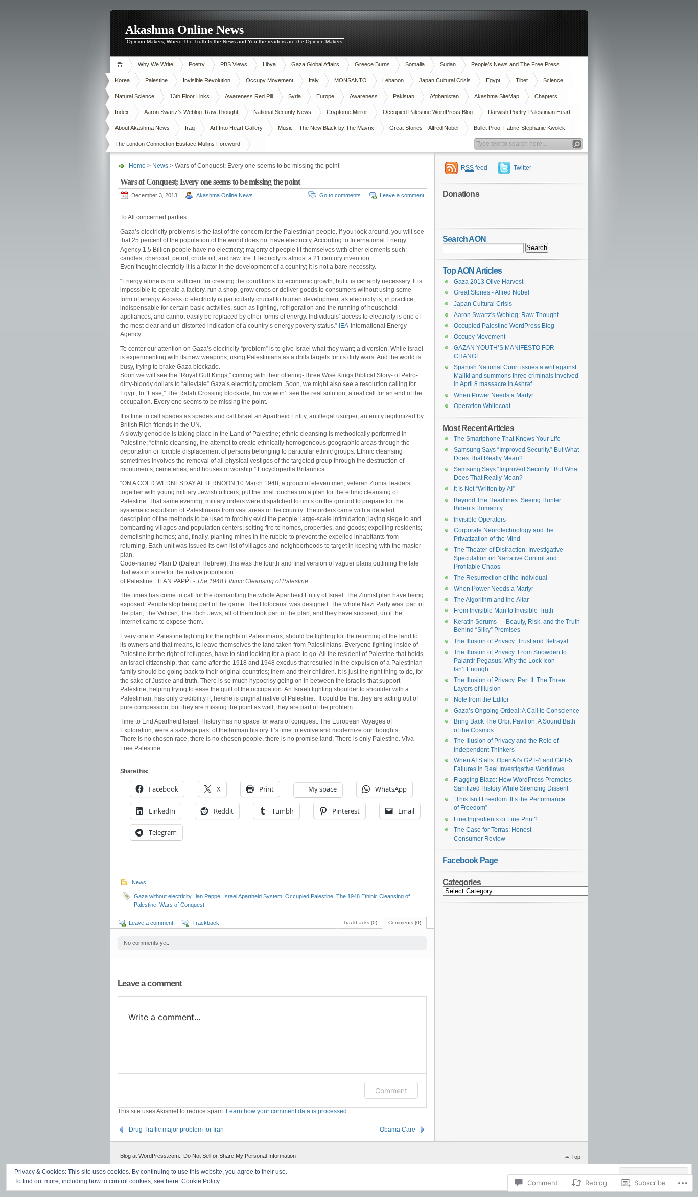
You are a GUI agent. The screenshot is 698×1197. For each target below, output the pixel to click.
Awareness (364, 96)
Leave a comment (402, 195)
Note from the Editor (481, 699)
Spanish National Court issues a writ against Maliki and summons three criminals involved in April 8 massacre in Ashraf (516, 376)
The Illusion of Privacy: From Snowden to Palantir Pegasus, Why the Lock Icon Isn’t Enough (510, 661)
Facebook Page (470, 860)
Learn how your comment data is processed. (287, 1111)
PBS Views (233, 64)
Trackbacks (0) (360, 922)
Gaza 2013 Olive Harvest (488, 281)
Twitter (522, 167)
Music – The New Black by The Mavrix (326, 128)
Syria (294, 96)
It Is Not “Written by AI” (484, 488)
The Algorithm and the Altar (491, 599)
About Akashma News (142, 128)
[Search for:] (511, 248)
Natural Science (134, 96)
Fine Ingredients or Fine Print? (496, 819)
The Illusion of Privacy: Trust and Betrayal (511, 641)
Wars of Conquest (181, 904)
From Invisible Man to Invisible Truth (503, 610)
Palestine (156, 80)
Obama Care (397, 1129)
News (160, 165)
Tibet (522, 80)
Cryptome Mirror (347, 112)
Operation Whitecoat (482, 406)
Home (121, 65)
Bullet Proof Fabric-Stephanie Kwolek (519, 128)
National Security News (282, 112)
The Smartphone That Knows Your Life (507, 438)
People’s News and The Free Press (515, 64)
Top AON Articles (472, 270)
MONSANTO (350, 80)
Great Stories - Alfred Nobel (491, 292)
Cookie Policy (200, 1181)
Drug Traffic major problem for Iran (176, 1129)
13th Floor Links (190, 96)
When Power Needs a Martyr (493, 395)
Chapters (545, 96)
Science (553, 80)
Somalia (415, 64)
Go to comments (340, 195)
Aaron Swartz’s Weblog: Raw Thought (191, 112)
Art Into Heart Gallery (236, 128)
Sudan (448, 64)
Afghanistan (444, 96)
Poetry (197, 64)
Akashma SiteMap (496, 96)
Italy (314, 80)
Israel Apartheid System (252, 896)
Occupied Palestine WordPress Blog (428, 112)
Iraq (190, 128)
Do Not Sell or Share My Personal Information (239, 1156)
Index (122, 112)
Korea (122, 80)
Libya (269, 64)
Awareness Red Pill (249, 96)
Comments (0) (404, 922)
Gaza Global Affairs (315, 64)
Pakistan (403, 96)
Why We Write (155, 64)
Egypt (493, 80)
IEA (342, 325)
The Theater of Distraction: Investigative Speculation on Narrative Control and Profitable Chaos (508, 558)
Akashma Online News (184, 29)
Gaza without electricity (162, 896)
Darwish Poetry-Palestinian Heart (529, 112)
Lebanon (393, 80)
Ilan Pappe (207, 896)
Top (575, 1157)
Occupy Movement (269, 80)
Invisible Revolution (206, 80)
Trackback (205, 923)
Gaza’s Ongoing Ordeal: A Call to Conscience (516, 710)
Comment (391, 1090)
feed (474, 167)
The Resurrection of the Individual (500, 577)
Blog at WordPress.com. (150, 1156)
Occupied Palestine (309, 896)
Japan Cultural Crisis (445, 80)
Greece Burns (372, 64)
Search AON (464, 238)
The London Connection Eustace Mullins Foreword (177, 144)
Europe (325, 96)
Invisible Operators (480, 519)
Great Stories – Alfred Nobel (423, 128)
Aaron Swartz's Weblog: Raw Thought (506, 315)
